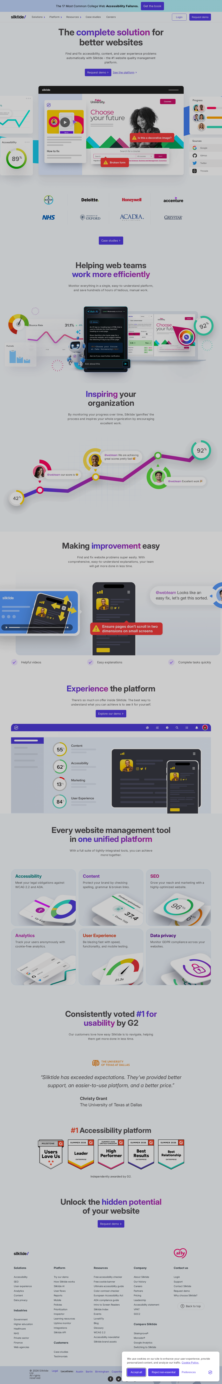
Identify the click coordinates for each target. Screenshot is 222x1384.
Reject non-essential (164, 1372)
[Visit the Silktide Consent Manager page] (210, 1372)
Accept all (136, 1372)
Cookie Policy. (190, 1362)
